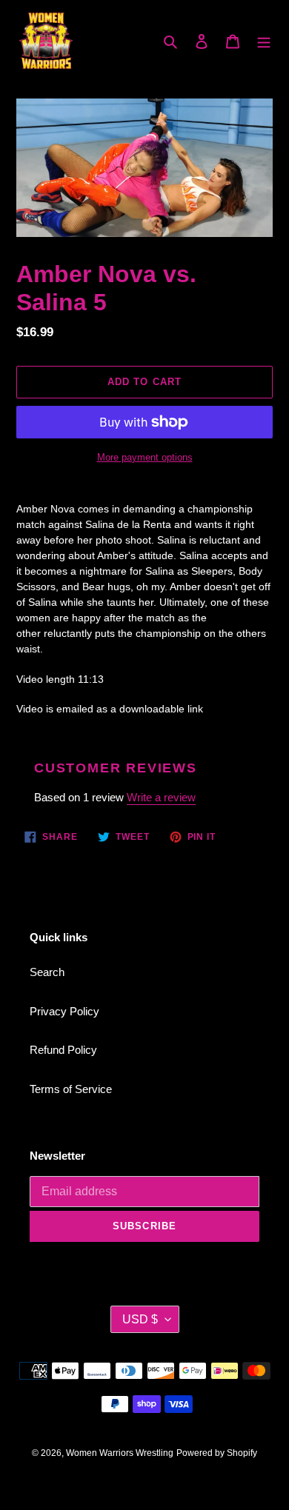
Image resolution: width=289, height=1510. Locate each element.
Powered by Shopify (216, 1453)
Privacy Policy (64, 1011)
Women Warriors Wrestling (119, 1453)
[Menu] (263, 41)
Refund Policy (63, 1049)
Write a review (161, 797)
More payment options (145, 457)
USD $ (140, 1319)
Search (47, 972)
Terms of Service (71, 1089)
